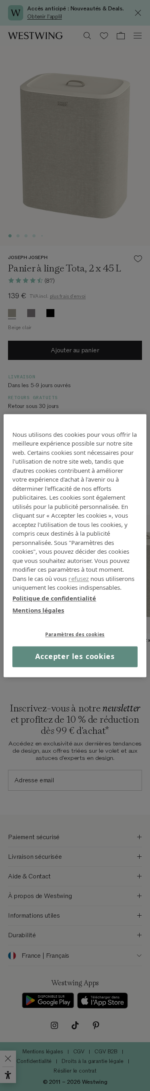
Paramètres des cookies (75, 634)
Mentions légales (38, 610)
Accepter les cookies (75, 656)
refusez (78, 579)
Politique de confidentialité (54, 598)
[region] (75, 545)
